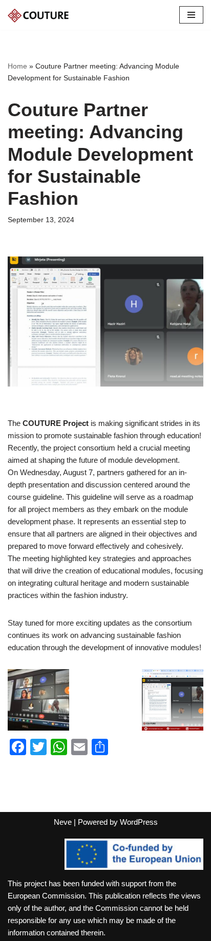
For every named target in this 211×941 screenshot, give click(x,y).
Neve (63, 822)
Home (17, 66)
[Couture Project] (38, 15)
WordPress (139, 822)
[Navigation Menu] (191, 15)
